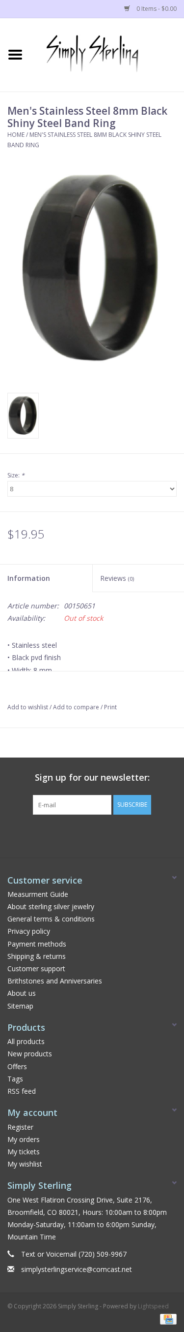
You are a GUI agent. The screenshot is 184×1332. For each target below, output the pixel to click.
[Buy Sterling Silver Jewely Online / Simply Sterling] (107, 54)
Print (110, 707)
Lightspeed (153, 1306)
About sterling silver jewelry (50, 906)
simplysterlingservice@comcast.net (76, 1269)
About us (21, 993)
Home (16, 134)
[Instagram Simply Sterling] (101, 835)
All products (26, 1041)
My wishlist (24, 1164)
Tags (15, 1078)
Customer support (36, 968)
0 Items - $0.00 (156, 8)
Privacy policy (28, 931)
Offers (17, 1066)
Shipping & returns (36, 956)
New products (29, 1053)
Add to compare (77, 707)
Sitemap (20, 1006)
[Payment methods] (167, 1318)
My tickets (23, 1151)
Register (20, 1127)
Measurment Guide (37, 894)
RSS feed (21, 1091)
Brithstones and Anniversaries (54, 980)
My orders (23, 1139)
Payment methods (36, 944)
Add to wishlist (27, 707)
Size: (16, 475)
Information (28, 578)
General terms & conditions (51, 918)
